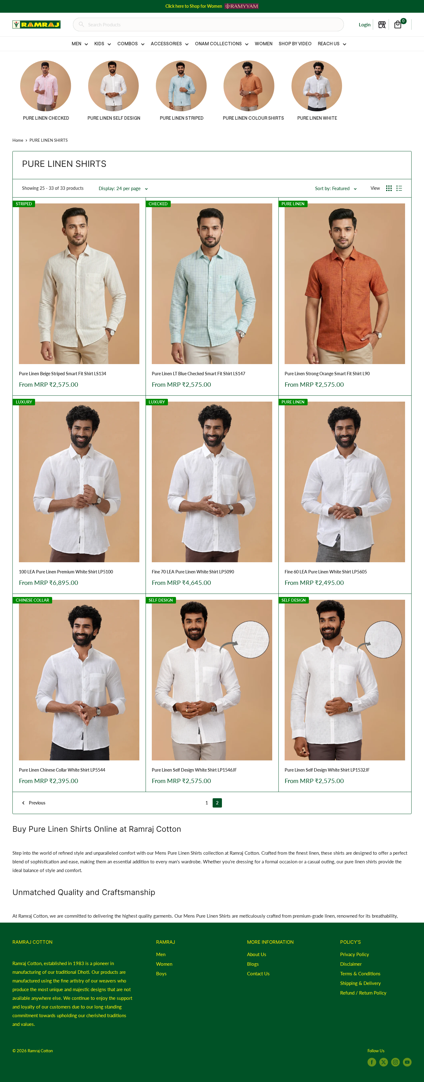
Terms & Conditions (360, 973)
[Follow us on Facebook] (372, 1062)
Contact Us (258, 973)
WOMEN (264, 43)
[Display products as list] (399, 188)
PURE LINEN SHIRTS (48, 140)
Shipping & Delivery (360, 983)
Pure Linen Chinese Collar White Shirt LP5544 (62, 770)
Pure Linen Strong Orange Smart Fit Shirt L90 (327, 373)
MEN (76, 43)
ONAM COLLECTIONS (218, 43)
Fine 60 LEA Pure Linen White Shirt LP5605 (326, 571)
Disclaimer (351, 964)
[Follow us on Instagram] (395, 1062)
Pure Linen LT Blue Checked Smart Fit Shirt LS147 (198, 373)
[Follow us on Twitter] (383, 1062)
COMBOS (127, 43)
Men (160, 954)
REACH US (329, 43)
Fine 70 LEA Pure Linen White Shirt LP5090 (193, 571)
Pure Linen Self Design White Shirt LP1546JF (194, 770)
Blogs (253, 964)
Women (164, 964)
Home (17, 140)
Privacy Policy (354, 954)
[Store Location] (381, 24)
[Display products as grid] (389, 188)
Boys (161, 973)
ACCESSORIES (166, 43)
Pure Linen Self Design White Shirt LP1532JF (327, 770)
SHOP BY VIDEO (295, 43)
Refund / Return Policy (363, 992)
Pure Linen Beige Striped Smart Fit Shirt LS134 (62, 373)
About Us (256, 954)
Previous (37, 802)
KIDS (99, 43)
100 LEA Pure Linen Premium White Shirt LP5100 (66, 571)
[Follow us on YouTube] (407, 1062)
